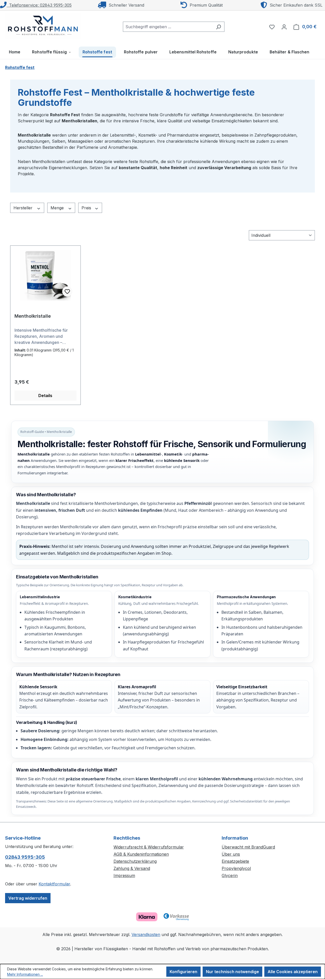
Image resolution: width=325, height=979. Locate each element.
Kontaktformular (54, 883)
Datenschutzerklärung (135, 861)
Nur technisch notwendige (232, 971)
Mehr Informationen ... (25, 974)
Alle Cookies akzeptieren (293, 971)
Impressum (124, 875)
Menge (58, 207)
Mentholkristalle (32, 316)
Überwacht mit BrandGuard (248, 847)
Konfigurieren (183, 971)
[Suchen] (218, 27)
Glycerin (230, 875)
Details (45, 395)
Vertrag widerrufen (27, 898)
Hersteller (23, 207)
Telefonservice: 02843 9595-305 (39, 5)
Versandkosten (146, 934)
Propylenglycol (236, 868)
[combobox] (168, 27)
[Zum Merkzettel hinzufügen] (67, 291)
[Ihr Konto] (284, 27)
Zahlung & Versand (131, 868)
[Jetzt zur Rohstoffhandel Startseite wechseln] (43, 26)
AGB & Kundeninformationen (141, 854)
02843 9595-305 (25, 857)
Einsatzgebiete (235, 861)
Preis (87, 207)
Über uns (231, 854)
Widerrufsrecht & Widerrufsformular (148, 847)
